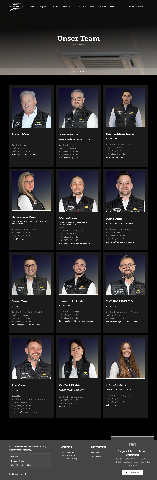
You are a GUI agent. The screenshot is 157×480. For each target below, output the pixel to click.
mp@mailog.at (65, 406)
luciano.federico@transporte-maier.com (122, 321)
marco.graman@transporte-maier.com (74, 243)
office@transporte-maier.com (23, 154)
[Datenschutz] (96, 456)
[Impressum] (95, 452)
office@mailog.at (18, 239)
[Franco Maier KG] (16, 6)
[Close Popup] (152, 438)
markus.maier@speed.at (68, 157)
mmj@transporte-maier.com (117, 157)
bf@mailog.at (111, 405)
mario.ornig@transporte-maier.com (120, 242)
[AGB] (92, 460)
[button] (47, 7)
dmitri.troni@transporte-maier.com (26, 324)
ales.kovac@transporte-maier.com (25, 412)
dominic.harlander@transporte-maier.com (76, 321)
